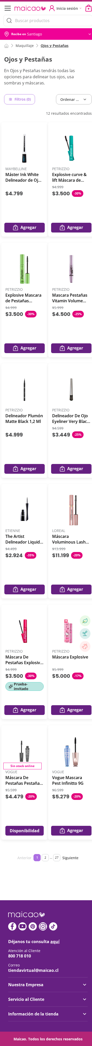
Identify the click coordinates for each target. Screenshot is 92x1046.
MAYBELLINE (16, 169)
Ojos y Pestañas (54, 45)
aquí (55, 941)
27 (57, 857)
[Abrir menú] (7, 8)
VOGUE (11, 772)
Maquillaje (25, 45)
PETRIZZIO (61, 169)
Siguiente (70, 857)
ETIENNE (12, 531)
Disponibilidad (24, 831)
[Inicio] (6, 45)
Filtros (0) (23, 99)
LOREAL (58, 531)
